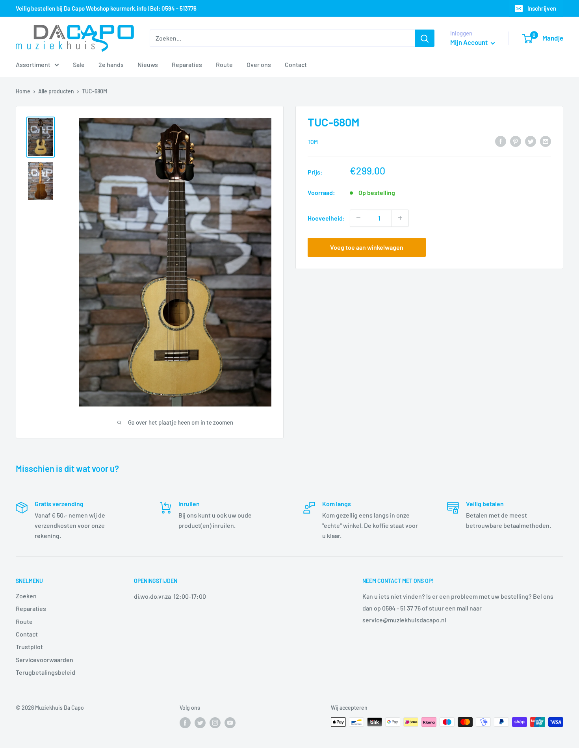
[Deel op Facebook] (500, 141)
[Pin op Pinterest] (515, 141)
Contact (296, 64)
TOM (313, 141)
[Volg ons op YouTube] (230, 722)
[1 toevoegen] (400, 218)
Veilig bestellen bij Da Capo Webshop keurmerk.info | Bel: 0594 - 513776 (106, 8)
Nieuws (147, 64)
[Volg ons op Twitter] (200, 722)
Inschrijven (541, 8)
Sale (79, 64)
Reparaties (187, 64)
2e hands (111, 64)
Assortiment (33, 64)
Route (224, 64)
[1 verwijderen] (358, 218)
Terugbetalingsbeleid (45, 672)
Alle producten (56, 91)
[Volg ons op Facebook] (185, 722)
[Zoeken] (424, 38)
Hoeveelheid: (326, 217)
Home (23, 91)
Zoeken (26, 596)
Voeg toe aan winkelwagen (366, 247)
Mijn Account (469, 42)
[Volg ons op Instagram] (215, 722)
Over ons (259, 64)
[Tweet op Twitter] (530, 141)
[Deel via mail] (545, 141)
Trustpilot (29, 646)
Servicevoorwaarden (44, 659)
